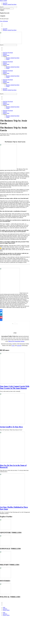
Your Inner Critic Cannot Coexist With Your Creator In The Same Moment (14, 387)
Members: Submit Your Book (12, 57)
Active (13, 345)
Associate (19, 345)
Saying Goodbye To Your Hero (11, 427)
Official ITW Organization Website (16, 341)
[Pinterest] (15, 317)
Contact (7, 59)
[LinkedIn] (15, 315)
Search (1, 7)
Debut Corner (6, 55)
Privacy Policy (6, 610)
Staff (4, 607)
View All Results (4, 21)
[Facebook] (15, 310)
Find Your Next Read (8, 52)
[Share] (15, 320)
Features (5, 54)
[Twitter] (15, 313)
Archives (5, 608)
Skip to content (3, 0)
